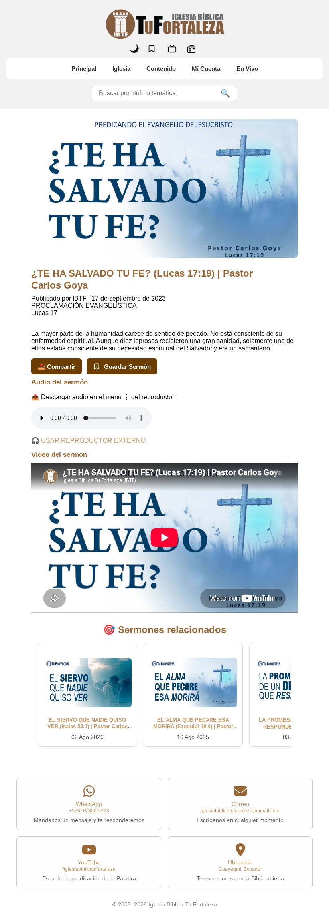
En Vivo (247, 68)
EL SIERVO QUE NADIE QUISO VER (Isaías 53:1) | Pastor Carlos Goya (87, 726)
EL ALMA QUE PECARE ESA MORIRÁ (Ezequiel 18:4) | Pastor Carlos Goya (193, 726)
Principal (83, 68)
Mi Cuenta (206, 68)
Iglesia (121, 68)
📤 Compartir (56, 366)
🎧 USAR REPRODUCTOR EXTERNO (88, 440)
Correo (240, 812)
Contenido (161, 68)
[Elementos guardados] (151, 49)
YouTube (89, 870)
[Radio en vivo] (191, 49)
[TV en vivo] (172, 49)
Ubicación (240, 870)
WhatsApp (89, 812)
